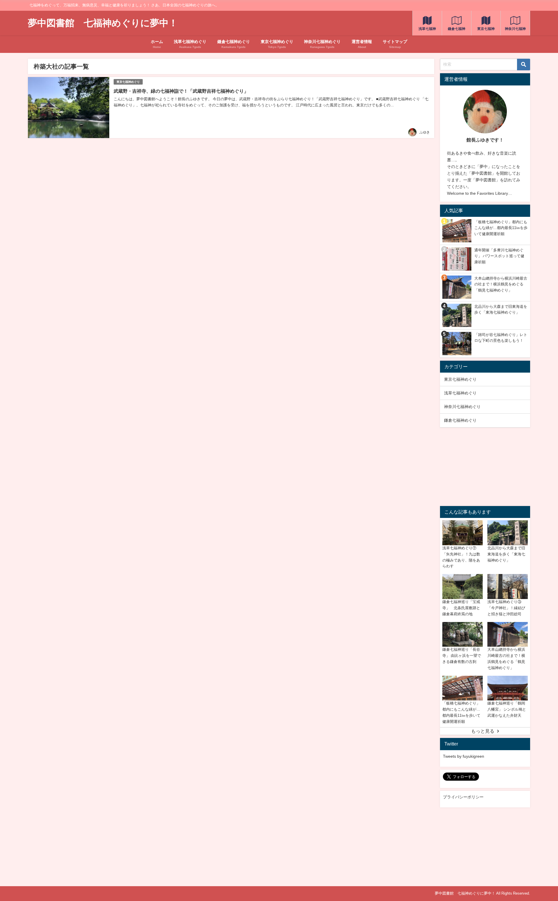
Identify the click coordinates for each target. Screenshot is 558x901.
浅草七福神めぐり (460, 393)
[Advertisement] (485, 466)
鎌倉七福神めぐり (460, 420)
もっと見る (482, 731)
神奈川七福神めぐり (462, 407)
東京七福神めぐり (128, 82)
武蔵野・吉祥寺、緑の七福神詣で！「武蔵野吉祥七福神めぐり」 (181, 91)
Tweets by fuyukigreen (463, 756)
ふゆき (424, 132)
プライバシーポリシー (463, 797)
